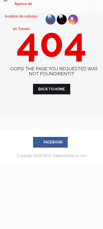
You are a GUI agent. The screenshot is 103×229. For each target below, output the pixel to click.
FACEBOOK (52, 142)
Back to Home (51, 89)
